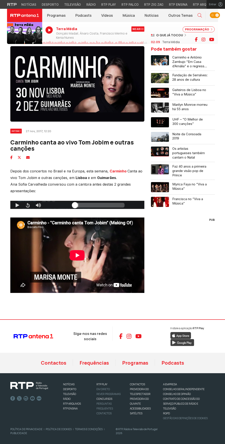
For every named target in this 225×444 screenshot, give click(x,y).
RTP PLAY (101, 384)
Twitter (19, 398)
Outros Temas (180, 15)
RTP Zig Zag (153, 4)
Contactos (53, 363)
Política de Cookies (59, 429)
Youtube (32, 398)
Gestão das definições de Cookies (185, 418)
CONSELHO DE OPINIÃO (177, 394)
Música (129, 15)
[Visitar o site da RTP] (12, 4)
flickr (39, 398)
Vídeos (107, 15)
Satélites (136, 413)
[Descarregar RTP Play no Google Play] (182, 342)
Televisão (72, 4)
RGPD (166, 413)
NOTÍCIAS (68, 384)
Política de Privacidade (26, 429)
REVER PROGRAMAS (108, 394)
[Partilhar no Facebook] (11, 157)
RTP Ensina (178, 4)
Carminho (118, 171)
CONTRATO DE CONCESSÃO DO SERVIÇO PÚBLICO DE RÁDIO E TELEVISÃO (181, 403)
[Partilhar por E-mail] (28, 157)
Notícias (28, 4)
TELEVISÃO (69, 394)
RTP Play (108, 4)
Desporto (50, 4)
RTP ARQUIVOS (72, 404)
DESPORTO (69, 389)
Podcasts (83, 15)
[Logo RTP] (29, 385)
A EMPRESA (170, 384)
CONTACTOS (137, 384)
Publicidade (18, 433)
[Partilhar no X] (19, 157)
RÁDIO (67, 399)
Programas (56, 15)
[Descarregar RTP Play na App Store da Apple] (180, 335)
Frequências (94, 363)
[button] (200, 15)
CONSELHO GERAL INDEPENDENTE (184, 389)
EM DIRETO (103, 389)
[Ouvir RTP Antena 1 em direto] (24, 33)
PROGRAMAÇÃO (197, 29)
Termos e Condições (89, 429)
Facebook (12, 398)
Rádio (91, 4)
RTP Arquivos (204, 4)
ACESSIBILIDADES (140, 408)
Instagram (26, 398)
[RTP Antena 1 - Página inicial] (24, 15)
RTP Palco (130, 4)
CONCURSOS (104, 399)
